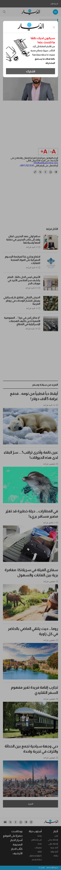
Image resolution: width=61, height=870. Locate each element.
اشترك (30, 71)
